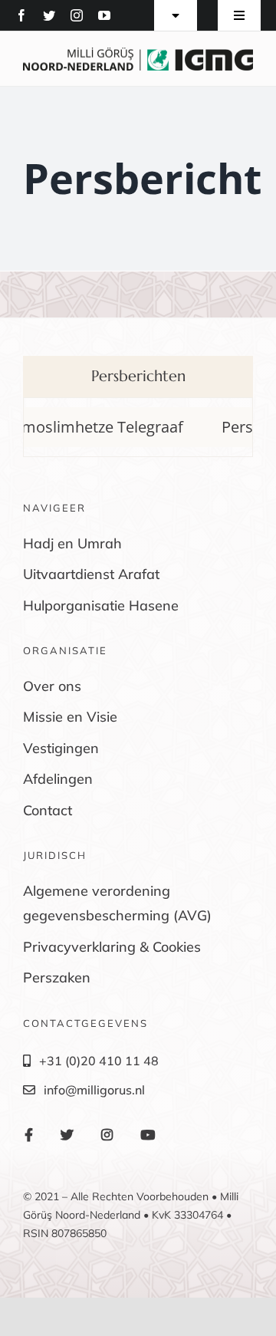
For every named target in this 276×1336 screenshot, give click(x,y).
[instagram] (77, 15)
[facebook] (21, 15)
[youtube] (104, 15)
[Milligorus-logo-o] (138, 53)
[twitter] (49, 15)
